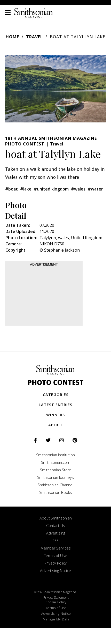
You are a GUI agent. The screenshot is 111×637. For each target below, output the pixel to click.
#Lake (25, 189)
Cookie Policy (56, 602)
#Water (95, 189)
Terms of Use (55, 555)
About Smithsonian (55, 518)
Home (12, 37)
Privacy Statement (56, 597)
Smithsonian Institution (55, 454)
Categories (55, 394)
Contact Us (55, 525)
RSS (55, 540)
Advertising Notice (55, 570)
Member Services (56, 548)
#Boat (11, 189)
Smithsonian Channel (55, 484)
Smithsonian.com (55, 462)
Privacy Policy (55, 563)
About (55, 424)
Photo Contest (56, 382)
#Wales (78, 189)
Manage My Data (56, 619)
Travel (34, 37)
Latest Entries (55, 404)
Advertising (55, 533)
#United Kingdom (51, 189)
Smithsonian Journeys (55, 477)
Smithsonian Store (55, 469)
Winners (55, 414)
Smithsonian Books (55, 492)
